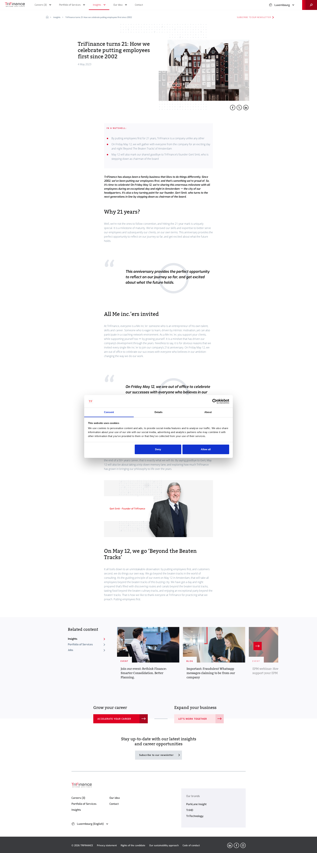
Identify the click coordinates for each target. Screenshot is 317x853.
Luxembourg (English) (90, 824)
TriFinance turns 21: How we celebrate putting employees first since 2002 (98, 17)
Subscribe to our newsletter (254, 17)
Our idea (114, 798)
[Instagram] (243, 845)
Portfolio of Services (80, 644)
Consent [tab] (109, 412)
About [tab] (208, 412)
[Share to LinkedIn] (245, 107)
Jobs (70, 650)
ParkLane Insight (196, 804)
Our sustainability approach (164, 845)
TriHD (189, 810)
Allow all (206, 449)
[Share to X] (239, 107)
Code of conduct (191, 845)
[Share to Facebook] (232, 107)
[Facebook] (236, 845)
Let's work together (192, 718)
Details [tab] (159, 412)
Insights (56, 17)
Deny (158, 449)
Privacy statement (107, 845)
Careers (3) (78, 798)
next (257, 646)
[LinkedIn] (229, 845)
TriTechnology (194, 816)
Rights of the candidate (133, 845)
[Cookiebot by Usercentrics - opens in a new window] (214, 401)
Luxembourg (282, 5)
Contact (114, 804)
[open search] (309, 5)
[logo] (15, 4)
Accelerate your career (114, 718)
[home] (48, 17)
